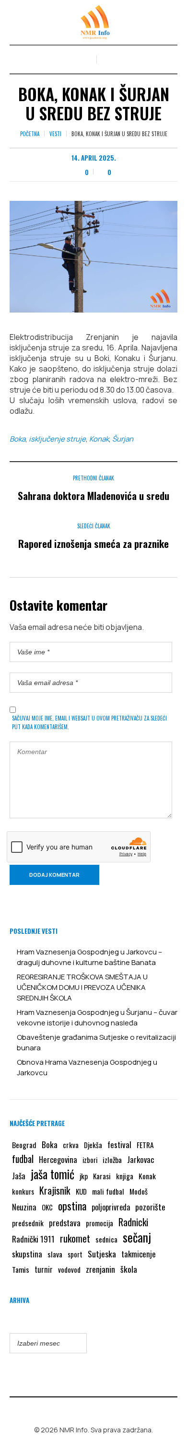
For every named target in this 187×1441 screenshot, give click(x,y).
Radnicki (133, 1222)
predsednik (28, 1223)
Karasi (102, 1176)
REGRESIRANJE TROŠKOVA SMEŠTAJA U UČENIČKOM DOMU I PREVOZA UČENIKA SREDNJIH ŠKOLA (82, 987)
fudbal (23, 1159)
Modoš (138, 1191)
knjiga (124, 1176)
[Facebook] (87, 1409)
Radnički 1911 (33, 1239)
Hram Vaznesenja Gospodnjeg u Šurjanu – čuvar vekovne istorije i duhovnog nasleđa (97, 1017)
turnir (44, 1269)
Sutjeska (102, 1253)
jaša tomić (52, 1174)
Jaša (18, 1176)
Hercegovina (58, 1159)
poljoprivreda (111, 1207)
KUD (81, 1191)
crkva (71, 1144)
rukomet (75, 1238)
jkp (84, 1176)
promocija (99, 1223)
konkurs (23, 1191)
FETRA (145, 1144)
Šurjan (122, 439)
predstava (65, 1223)
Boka (17, 439)
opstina (72, 1205)
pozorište (150, 1206)
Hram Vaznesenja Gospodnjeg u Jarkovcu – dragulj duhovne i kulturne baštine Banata (89, 957)
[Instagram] (100, 1409)
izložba (112, 1159)
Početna (29, 134)
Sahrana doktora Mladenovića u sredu (93, 495)
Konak (99, 439)
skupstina (27, 1254)
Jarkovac (140, 1159)
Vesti (55, 134)
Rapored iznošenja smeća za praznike (93, 543)
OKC (47, 1207)
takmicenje (138, 1254)
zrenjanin (100, 1269)
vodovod (69, 1269)
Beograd (24, 1144)
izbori (89, 1159)
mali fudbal (108, 1191)
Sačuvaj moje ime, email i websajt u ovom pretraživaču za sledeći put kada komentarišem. (89, 722)
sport (75, 1254)
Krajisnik (54, 1190)
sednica (106, 1239)
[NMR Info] (93, 22)
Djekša (93, 1144)
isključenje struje (57, 439)
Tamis (20, 1269)
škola (128, 1269)
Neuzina (24, 1207)
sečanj (137, 1237)
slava (54, 1254)
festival (119, 1144)
